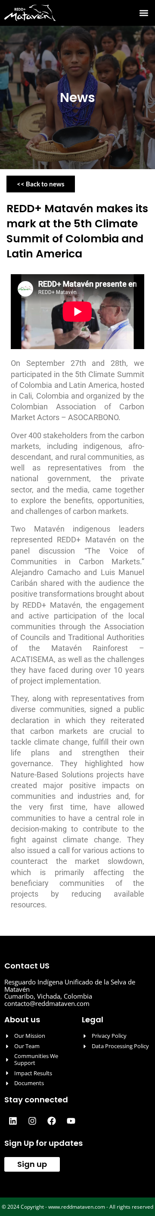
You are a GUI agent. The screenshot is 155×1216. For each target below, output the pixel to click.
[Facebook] (51, 1120)
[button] (143, 13)
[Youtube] (71, 1120)
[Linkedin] (13, 1120)
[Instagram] (32, 1120)
